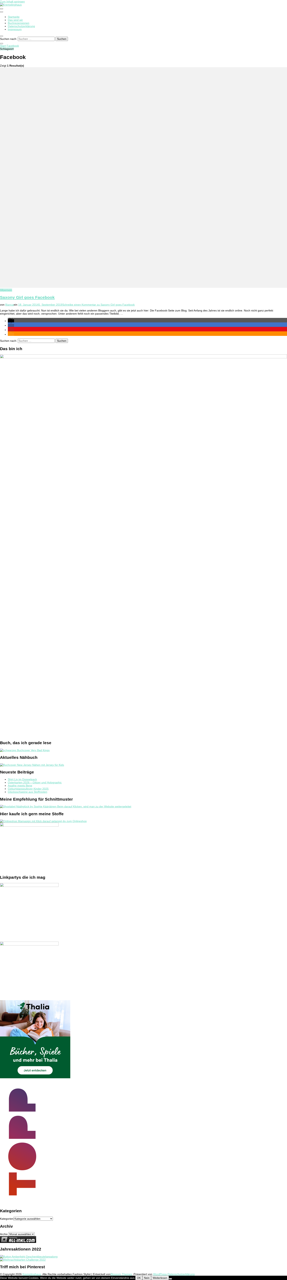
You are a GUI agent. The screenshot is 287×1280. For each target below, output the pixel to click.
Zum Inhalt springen (12, 1)
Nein (147, 1277)
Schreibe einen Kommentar (98, 304)
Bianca (9, 304)
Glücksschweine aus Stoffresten (27, 791)
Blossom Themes (121, 1274)
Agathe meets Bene (20, 785)
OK (139, 1277)
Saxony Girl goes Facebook (27, 297)
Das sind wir (15, 19)
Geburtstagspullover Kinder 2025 (28, 788)
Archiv (4, 1234)
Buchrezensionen (18, 23)
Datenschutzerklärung (21, 26)
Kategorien (6, 1218)
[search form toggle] (1, 36)
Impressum (15, 29)
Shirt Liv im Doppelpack (22, 779)
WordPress (160, 1274)
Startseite (14, 16)
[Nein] (170, 1278)
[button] (11, 320)
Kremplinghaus (31, 1274)
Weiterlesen (160, 1277)
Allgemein (6, 290)
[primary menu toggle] (1, 8)
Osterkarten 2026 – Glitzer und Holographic (35, 782)
